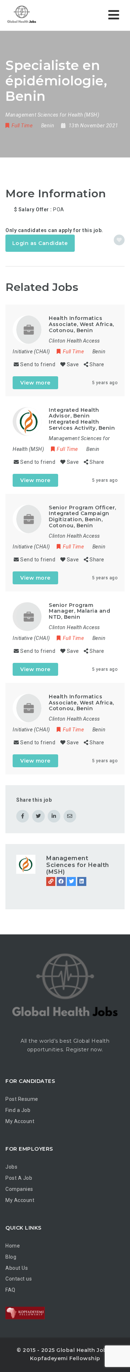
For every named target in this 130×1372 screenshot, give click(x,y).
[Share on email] (70, 816)
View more (35, 382)
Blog (10, 1257)
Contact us (18, 1279)
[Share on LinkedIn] (54, 816)
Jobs (11, 1167)
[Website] (50, 881)
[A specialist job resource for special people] (36, 15)
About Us (16, 1268)
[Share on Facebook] (22, 816)
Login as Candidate (40, 243)
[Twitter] (71, 881)
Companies (19, 1189)
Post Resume (21, 1099)
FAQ (10, 1290)
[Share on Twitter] (38, 816)
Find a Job (17, 1110)
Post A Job (18, 1178)
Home (12, 1246)
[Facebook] (61, 881)
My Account (19, 1121)
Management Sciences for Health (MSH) (77, 865)
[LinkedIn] (81, 881)
